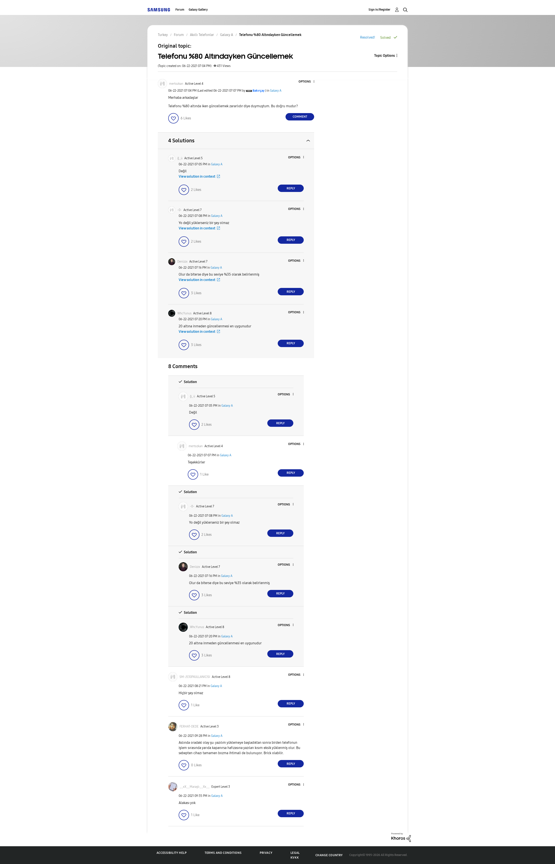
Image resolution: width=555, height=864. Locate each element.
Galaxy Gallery (198, 9)
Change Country (329, 855)
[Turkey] (158, 10)
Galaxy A (275, 91)
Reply (291, 188)
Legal (295, 853)
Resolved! (367, 37)
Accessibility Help (172, 853)
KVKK (295, 857)
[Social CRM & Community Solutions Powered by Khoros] (401, 837)
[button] (306, 82)
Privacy (266, 853)
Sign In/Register (379, 9)
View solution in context (197, 176)
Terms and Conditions (223, 853)
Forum (179, 9)
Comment (300, 117)
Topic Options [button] (384, 56)
